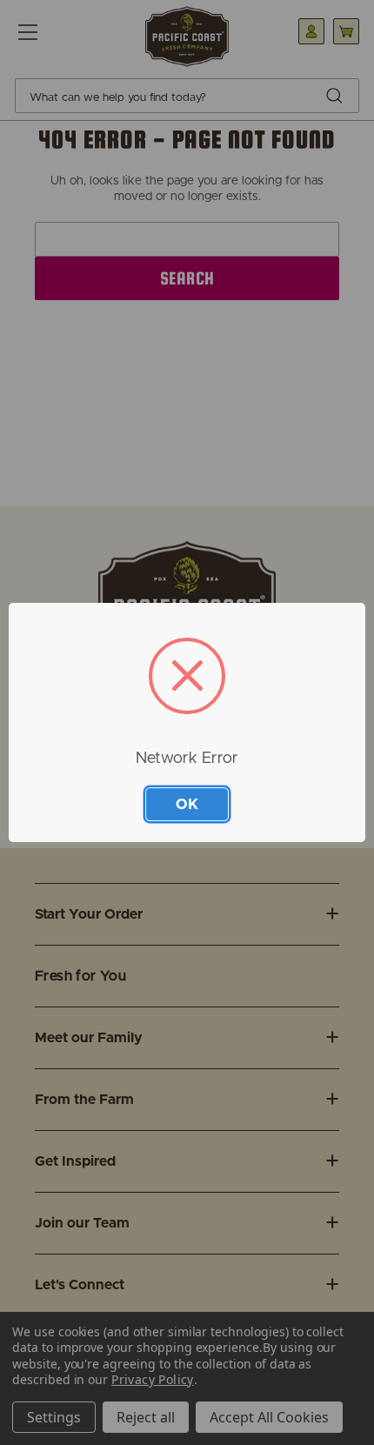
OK (187, 804)
